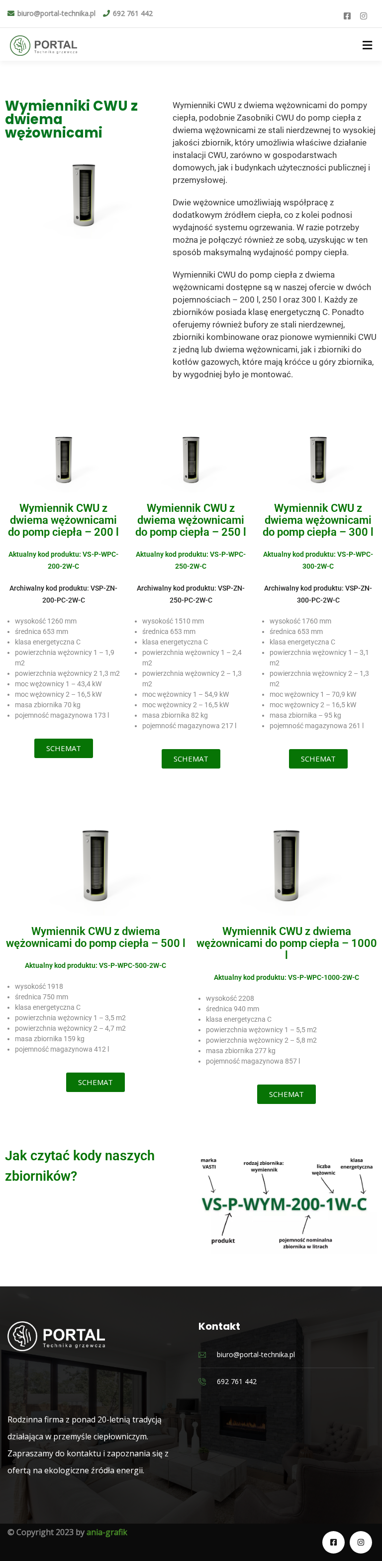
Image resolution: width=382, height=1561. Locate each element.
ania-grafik (107, 1532)
